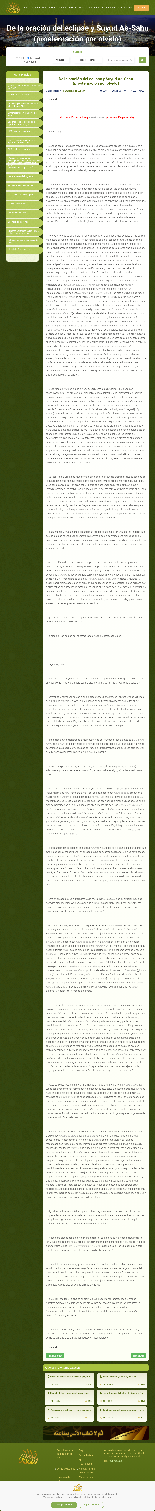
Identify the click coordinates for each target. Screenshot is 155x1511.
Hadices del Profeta (17, 204)
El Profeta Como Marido (19, 249)
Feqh (81, 1450)
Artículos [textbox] (60, 60)
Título (22, 58)
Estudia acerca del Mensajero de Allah (23, 241)
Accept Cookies (64, 1504)
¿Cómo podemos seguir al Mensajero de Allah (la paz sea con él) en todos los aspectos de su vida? (24, 161)
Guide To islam (87, 1455)
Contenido (35, 58)
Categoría (31, 61)
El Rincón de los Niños (18, 222)
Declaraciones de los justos (20, 176)
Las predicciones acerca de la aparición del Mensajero (21, 123)
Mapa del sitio (86, 1477)
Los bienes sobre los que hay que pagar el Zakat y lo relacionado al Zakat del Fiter (89, 1376)
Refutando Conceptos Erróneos (22, 167)
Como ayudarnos (66, 1468)
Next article (138, 1356)
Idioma (141, 7)
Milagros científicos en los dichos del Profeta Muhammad (23, 232)
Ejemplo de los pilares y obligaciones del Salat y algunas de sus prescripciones (88, 1393)
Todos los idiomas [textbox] (87, 60)
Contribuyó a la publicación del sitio (65, 1454)
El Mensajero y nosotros (19, 131)
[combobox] (60, 60)
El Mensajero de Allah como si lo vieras (23, 114)
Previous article (55, 1356)
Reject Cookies (91, 1504)
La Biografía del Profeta (19, 95)
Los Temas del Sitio (17, 213)
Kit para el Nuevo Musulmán (21, 185)
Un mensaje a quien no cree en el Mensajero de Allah (23, 105)
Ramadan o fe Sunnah (74, 90)
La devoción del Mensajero (20, 195)
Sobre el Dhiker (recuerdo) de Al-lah (120, 1376)
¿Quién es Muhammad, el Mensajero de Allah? (25, 86)
